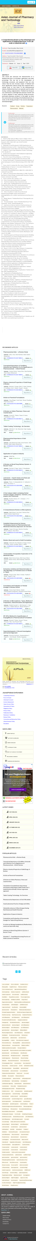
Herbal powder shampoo (7, 1114)
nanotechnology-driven (17, 1098)
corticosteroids (5, 1126)
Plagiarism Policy (8, 708)
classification (15, 1007)
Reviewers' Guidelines (9, 715)
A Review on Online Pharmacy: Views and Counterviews (16, 412)
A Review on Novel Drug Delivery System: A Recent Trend (17, 465)
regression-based (6, 1007)
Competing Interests (9, 695)
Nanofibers (4, 997)
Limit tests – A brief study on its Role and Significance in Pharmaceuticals (16, 478)
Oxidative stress (5, 1091)
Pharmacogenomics (28, 1106)
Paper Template (11, 742)
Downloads (6, 1221)
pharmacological (25, 1022)
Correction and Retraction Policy (12, 719)
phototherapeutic (28, 1091)
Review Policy (7, 717)
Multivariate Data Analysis (25, 1009)
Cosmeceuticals (25, 1144)
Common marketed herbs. (7, 1154)
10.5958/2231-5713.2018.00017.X (15, 418)
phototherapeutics (14, 1103)
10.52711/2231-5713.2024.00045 (14, 53)
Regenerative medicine (7, 1002)
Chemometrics (14, 1009)
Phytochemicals (15, 1058)
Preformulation (5, 1070)
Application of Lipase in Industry (13, 453)
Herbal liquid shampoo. (27, 1114)
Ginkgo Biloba (25, 1055)
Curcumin (26, 1119)
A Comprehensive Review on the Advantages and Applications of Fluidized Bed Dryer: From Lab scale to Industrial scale (18, 41)
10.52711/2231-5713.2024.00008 (14, 403)
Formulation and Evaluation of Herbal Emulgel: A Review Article (15, 586)
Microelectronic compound (22, 1040)
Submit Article (10, 733)
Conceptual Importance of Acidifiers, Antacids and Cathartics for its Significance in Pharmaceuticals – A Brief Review (17, 367)
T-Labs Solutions (12, 1239)
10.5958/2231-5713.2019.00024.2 (15, 532)
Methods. (21, 108)
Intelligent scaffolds (15, 999)
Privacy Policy (7, 710)
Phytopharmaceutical (15, 1055)
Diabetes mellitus (25, 1045)
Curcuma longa (5, 1121)
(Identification (24, 1053)
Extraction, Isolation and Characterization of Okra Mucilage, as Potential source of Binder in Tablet (17, 570)
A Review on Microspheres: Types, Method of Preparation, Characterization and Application (18, 601)
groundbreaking (27, 1098)
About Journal (6, 6)
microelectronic (22, 1037)
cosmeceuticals (14, 1147)
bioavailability (16, 1068)
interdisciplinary (24, 1103)
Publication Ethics (8, 712)
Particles (23, 106)
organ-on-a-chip (23, 1177)
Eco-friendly (17, 1114)
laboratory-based (18, 1175)
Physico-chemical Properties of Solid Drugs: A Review (17, 383)
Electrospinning (5, 999)
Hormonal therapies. (13, 1131)
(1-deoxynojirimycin (6, 1078)
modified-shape (27, 1154)
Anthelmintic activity (28, 1065)
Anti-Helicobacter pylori (17, 1119)
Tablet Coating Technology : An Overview (16, 426)
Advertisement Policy (9, 721)
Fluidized (12, 106)
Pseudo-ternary (5, 1136)
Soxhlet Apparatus (6, 1058)
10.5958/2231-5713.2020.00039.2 (15, 502)
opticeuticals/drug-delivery (20, 989)
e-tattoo (12, 1040)
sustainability (20, 1111)
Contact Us (15, 6)
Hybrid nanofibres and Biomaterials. (22, 1002)
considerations (5, 1086)
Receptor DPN (5, 1050)
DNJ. (12, 1091)
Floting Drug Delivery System (8, 1159)
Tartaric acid (19, 1073)
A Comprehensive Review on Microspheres (17, 510)
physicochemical (14, 1070)
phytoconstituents (6, 1025)
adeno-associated (24, 1165)
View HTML (27, 67)
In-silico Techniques (6, 1182)
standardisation (18, 1083)
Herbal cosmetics (6, 1152)
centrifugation (5, 1139)
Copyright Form (11, 747)
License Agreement (9, 702)
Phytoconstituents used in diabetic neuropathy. (20, 1050)
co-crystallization (24, 1070)
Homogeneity (5, 1022)
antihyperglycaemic (26, 1078)
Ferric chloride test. (25, 1060)
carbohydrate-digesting (7, 1083)
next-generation (18, 1091)
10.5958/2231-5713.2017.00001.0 (15, 358)
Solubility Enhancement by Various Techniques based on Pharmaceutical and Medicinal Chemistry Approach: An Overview (17, 525)
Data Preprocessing (16, 1014)
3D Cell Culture (5, 1185)
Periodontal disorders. (15, 1022)
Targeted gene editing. (7, 1175)
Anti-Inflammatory (6, 1119)
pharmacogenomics (6, 1093)
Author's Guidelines (13, 738)
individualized (5, 1103)
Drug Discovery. (14, 1185)
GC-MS (20, 1065)
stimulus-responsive (15, 991)
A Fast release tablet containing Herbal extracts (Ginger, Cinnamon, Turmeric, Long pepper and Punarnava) (17, 494)
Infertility (12, 1129)
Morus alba (13, 1086)
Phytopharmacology (20, 1088)
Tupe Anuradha (12, 48)
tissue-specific (14, 1165)
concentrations (17, 1063)
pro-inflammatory (25, 1027)
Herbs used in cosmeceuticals (18, 1152)
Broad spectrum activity (14, 1035)
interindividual (5, 1096)
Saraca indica (5, 1065)
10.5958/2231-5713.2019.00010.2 (15, 390)
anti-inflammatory (6, 1017)
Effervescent (5, 1162)
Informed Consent (8, 700)
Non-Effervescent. (14, 1162)
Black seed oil (25, 1139)
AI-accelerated (15, 994)
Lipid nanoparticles (23, 1172)
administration (5, 1037)
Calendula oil (5, 1142)
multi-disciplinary (23, 1096)
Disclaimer (6, 723)
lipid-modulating (15, 1080)
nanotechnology (16, 1093)
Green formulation (6, 1144)
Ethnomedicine (14, 1109)
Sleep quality (5, 986)
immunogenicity (14, 1167)
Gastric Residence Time (22, 1159)
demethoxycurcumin (6, 1116)
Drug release (24, 999)
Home (4, 1232)
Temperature (29, 106)
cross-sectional (5, 984)
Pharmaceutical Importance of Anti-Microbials (14, 439)
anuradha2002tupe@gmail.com (15, 50)
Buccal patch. (11, 1075)
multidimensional (24, 1004)
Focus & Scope (7, 697)
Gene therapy (5, 1172)
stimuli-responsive (6, 994)
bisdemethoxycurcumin (18, 1116)
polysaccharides (16, 1078)
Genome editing (13, 1172)
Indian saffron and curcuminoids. (18, 1121)
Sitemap (30, 1232)
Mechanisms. (25, 1035)
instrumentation (5, 1004)
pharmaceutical (5, 1009)
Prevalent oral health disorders (9, 1019)
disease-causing (5, 1165)
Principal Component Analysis (8, 1012)
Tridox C (31, 1103)
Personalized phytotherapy (25, 1109)
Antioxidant (27, 1032)
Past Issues (6, 1217)
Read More (27, 360)
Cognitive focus (13, 986)
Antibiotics (4, 1131)
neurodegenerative (17, 1101)
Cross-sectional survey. (7, 989)
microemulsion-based (24, 1131)
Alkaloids (4, 1060)
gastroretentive (23, 1157)
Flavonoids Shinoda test (13, 1060)
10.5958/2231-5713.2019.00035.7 (15, 623)
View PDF (14, 67)
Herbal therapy (5, 1109)
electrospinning (5, 991)
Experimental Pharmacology (26, 1180)
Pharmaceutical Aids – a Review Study (15, 352)
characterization (24, 1134)
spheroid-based (5, 1180)
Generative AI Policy (9, 706)
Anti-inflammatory (15, 1027)
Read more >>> (30, 684)
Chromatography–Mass (7, 1063)
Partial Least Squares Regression (24, 1012)
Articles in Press (7, 1219)
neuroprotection (16, 1045)
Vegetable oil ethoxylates (15, 1142)
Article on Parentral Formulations (13, 397)
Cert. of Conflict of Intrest (14, 752)
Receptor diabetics (22, 1047)
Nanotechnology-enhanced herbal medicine (12, 1106)
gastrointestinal (5, 1030)
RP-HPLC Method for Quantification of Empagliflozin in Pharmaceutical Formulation (17, 616)
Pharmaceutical (14, 108)
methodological (14, 1004)
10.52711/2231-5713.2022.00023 (14, 516)
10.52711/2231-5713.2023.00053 (14, 593)
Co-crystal (26, 1073)
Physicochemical (15, 1134)
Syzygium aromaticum (22, 1019)
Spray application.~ (16, 1144)
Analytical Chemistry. (27, 1014)
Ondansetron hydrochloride (8, 1073)
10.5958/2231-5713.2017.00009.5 (15, 374)
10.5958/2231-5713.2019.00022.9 (15, 546)
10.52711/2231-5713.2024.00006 (14, 485)
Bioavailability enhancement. (8, 1111)
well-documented (6, 1098)
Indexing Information (13, 761)
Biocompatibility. (16, 1042)
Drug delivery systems (14, 997)
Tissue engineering (25, 997)
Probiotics (26, 1129)
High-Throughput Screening (19, 1182)
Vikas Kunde (19, 48)
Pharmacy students (22, 986)
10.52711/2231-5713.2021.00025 (14, 608)
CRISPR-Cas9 (27, 1170)
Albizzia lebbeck (23, 1030)
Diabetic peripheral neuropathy (9, 1047)
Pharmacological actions (7, 1032)
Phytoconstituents (20, 1075)
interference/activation (17, 1170)
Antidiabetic (5, 1035)
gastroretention (5, 1157)
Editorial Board (22, 1232)
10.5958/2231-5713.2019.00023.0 (15, 470)
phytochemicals (5, 1053)
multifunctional (25, 991)
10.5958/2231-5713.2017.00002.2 (15, 446)
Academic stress (24, 984)
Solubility (4, 1075)
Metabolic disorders (22, 1086)
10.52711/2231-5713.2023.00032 (14, 578)
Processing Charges (11, 756)
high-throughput (15, 1177)
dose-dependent (27, 1063)
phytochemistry (26, 1083)
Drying (17, 106)
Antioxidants (19, 1129)
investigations (24, 1080)
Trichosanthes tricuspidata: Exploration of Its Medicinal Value (17, 554)
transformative (23, 1162)
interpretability (23, 1007)
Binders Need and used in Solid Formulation (17, 540)
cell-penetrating (5, 1167)
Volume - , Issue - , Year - (19, 63)
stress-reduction (15, 984)
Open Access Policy (9, 704)
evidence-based (14, 1096)
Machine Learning (6, 1014)
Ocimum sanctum (13, 1065)
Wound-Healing (24, 1058)
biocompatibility (5, 1040)
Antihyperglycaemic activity (8, 1088)
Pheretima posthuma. (6, 1068)
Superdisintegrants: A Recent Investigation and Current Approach (17, 632)
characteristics (23, 1136)
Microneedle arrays (6, 1042)
